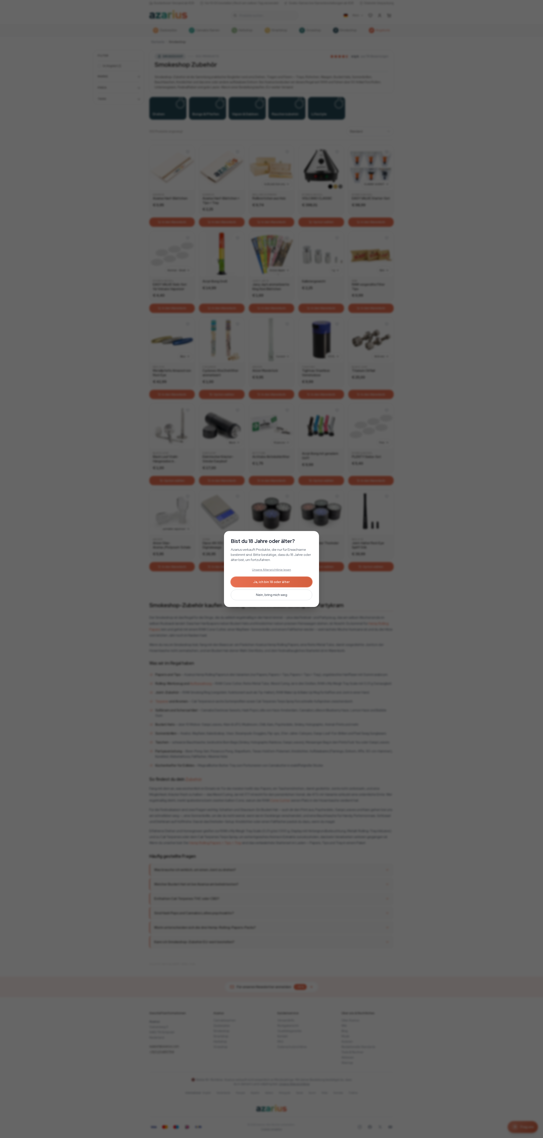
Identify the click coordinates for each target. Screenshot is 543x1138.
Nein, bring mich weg (271, 595)
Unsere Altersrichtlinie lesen (271, 570)
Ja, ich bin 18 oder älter (271, 582)
